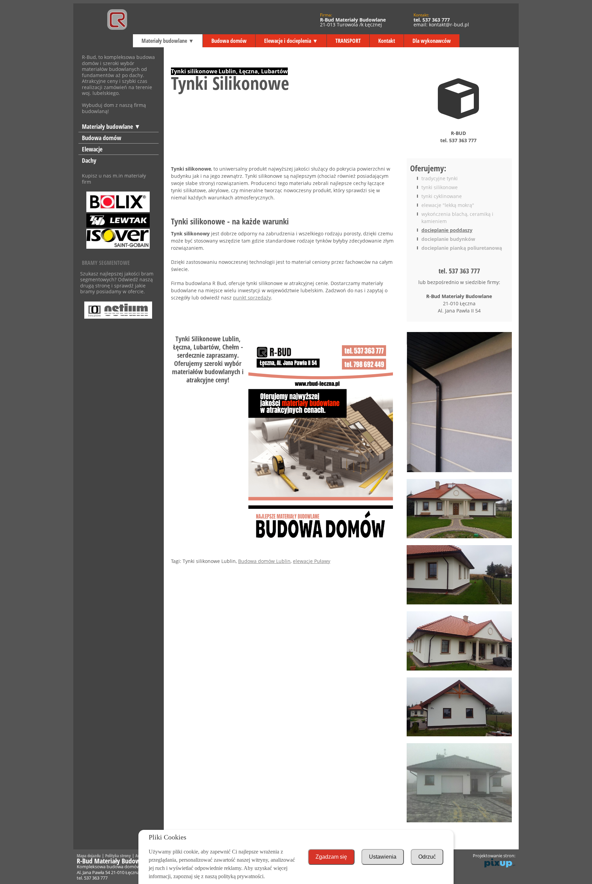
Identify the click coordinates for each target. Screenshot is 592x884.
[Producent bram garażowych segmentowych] (118, 307)
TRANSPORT (348, 41)
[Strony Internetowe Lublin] (499, 866)
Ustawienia (382, 857)
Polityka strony (118, 855)
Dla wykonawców (431, 41)
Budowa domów (229, 41)
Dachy (89, 160)
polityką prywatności (240, 876)
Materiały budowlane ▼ (167, 41)
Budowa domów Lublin (264, 561)
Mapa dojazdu (89, 855)
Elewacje (92, 149)
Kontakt (386, 41)
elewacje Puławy (311, 561)
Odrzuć (427, 857)
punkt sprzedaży (252, 297)
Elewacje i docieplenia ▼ (291, 41)
